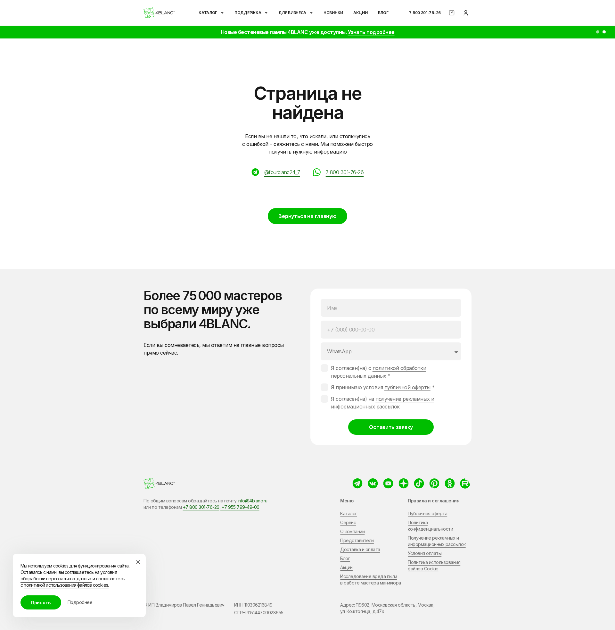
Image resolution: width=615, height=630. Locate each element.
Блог (383, 12)
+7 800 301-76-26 (201, 507)
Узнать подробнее (371, 32)
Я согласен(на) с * (378, 372)
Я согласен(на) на (382, 403)
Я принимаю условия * (383, 387)
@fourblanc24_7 (282, 172)
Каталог (208, 12)
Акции (360, 12)
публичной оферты (407, 387)
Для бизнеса (292, 12)
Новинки (333, 12)
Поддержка (247, 12)
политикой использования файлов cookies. (66, 585)
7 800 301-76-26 (425, 12)
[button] (597, 32)
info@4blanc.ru (252, 500)
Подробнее (80, 602)
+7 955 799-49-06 (239, 507)
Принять (41, 602)
